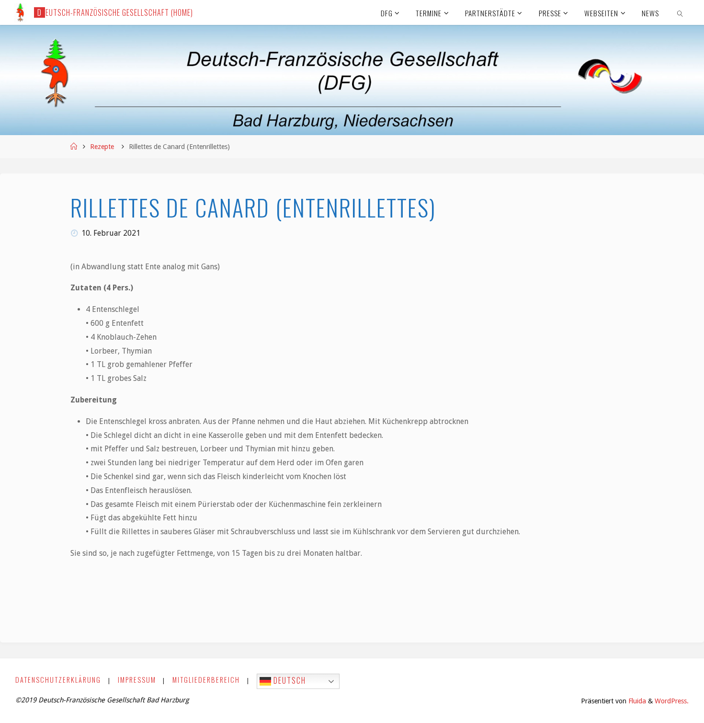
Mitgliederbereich (206, 680)
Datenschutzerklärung (58, 680)
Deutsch (288, 680)
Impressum (137, 680)
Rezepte (102, 146)
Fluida (636, 701)
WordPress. (672, 701)
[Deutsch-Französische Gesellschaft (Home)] (20, 12)
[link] (680, 12)
